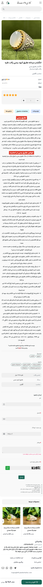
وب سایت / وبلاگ (36, 428)
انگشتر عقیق (26, 365)
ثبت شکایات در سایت (16, 558)
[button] (40, 521)
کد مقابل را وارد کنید (35, 462)
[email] (2, 568)
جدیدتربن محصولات (35, 368)
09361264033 (28, 544)
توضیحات (36, 111)
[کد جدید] (7, 468)
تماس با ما (37, 562)
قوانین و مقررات (36, 558)
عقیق (38, 356)
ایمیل (38, 413)
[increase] (24, 101)
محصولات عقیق (16, 365)
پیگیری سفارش (18, 562)
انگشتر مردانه (12, 18)
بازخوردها (9, 111)
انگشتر (20, 18)
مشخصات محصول (22, 111)
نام (40, 398)
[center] (3, 9)
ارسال (21, 477)
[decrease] (38, 101)
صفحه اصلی (37, 18)
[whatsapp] (7, 568)
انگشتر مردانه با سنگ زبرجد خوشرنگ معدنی (32, 529)
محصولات (28, 18)
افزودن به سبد (31, 582)
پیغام (38, 442)
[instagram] (11, 568)
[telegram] (15, 568)
